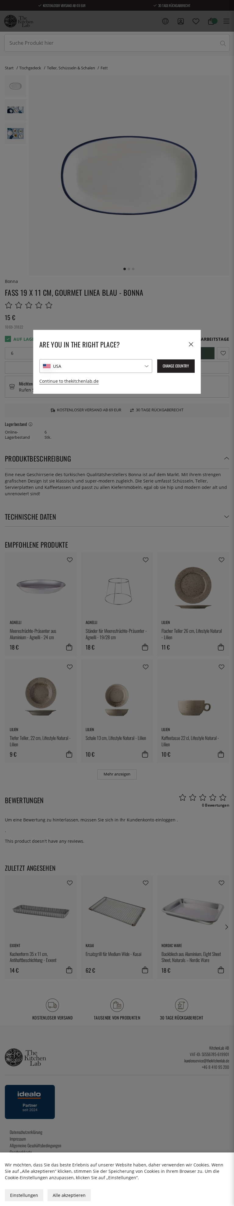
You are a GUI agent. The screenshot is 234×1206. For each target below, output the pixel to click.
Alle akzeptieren (69, 1195)
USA (57, 366)
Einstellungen (24, 1195)
